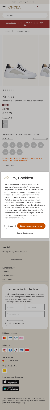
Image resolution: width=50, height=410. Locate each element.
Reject (10, 226)
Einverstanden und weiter (31, 226)
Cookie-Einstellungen (25, 233)
